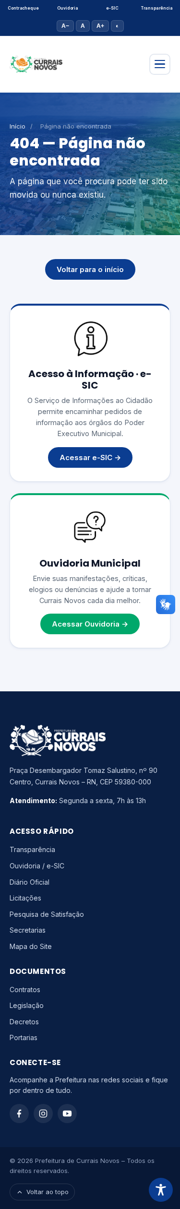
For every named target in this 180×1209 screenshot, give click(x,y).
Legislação (27, 1005)
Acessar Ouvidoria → (90, 623)
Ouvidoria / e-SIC (37, 866)
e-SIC (112, 8)
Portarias (23, 1037)
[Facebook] (19, 1113)
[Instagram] (43, 1113)
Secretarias (28, 930)
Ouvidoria (67, 8)
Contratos (25, 989)
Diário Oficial (29, 882)
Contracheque (23, 8)
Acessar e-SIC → (90, 457)
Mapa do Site (31, 946)
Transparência (157, 8)
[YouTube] (67, 1113)
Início (17, 126)
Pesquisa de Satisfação (47, 914)
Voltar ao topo (47, 1192)
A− (65, 26)
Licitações (25, 898)
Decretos (24, 1022)
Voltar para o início (90, 269)
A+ (100, 26)
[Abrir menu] (159, 64)
